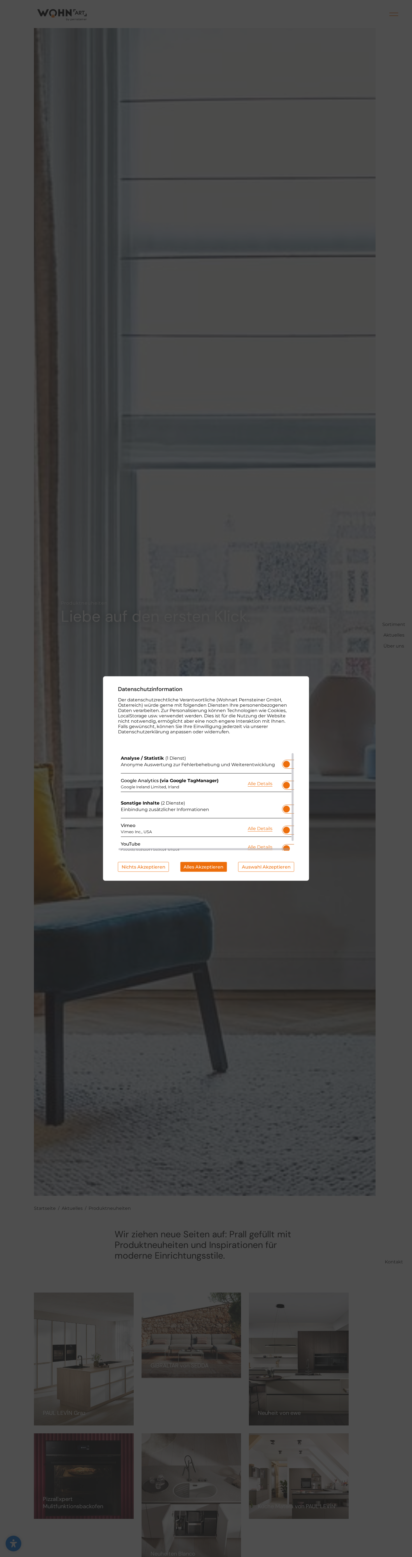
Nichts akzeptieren (143, 867)
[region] (206, 802)
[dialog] (206, 778)
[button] (286, 764)
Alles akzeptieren (203, 867)
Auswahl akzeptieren (266, 867)
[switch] (286, 762)
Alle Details (260, 783)
